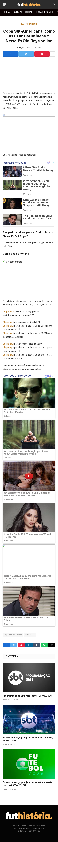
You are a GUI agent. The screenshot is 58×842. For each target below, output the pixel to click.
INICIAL (6, 12)
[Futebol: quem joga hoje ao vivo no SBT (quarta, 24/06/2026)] (29, 719)
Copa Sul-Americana (13, 635)
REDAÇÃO (20, 48)
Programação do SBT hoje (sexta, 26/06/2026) (28, 696)
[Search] (53, 4)
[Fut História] (29, 4)
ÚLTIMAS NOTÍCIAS (23, 12)
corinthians (30, 635)
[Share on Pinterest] (42, 54)
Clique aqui (8, 311)
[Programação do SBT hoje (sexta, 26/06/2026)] (29, 677)
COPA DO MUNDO (44, 12)
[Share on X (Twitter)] (26, 54)
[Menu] (4, 4)
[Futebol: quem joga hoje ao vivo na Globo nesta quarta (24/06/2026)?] (29, 764)
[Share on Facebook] (10, 54)
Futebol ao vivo (29, 24)
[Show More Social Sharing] (52, 54)
